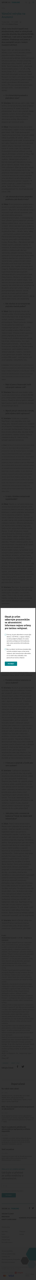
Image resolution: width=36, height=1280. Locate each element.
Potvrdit (11, 664)
